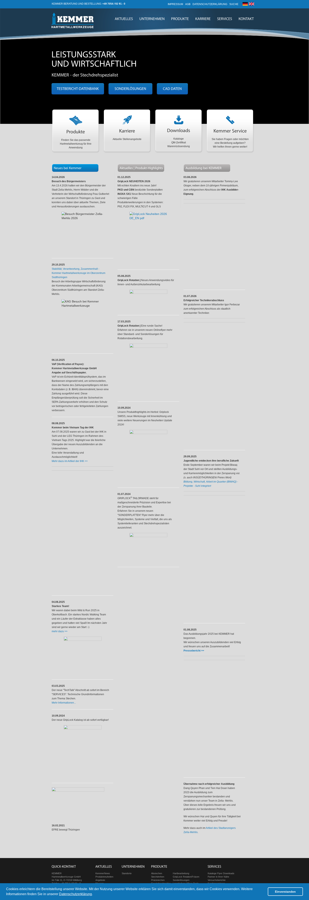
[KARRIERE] (203, 19)
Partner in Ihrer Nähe (218, 876)
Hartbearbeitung (181, 873)
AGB (187, 4)
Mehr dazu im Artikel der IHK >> (70, 461)
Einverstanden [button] (285, 891)
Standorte (127, 873)
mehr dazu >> (59, 631)
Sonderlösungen (181, 880)
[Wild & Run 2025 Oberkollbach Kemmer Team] (83, 656)
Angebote (100, 880)
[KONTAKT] (246, 19)
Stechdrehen (157, 876)
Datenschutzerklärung (75, 894)
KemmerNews (102, 873)
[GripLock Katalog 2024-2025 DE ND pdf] (83, 751)
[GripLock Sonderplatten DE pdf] (148, 547)
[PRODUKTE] (180, 19)
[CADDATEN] (172, 88)
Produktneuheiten (104, 876)
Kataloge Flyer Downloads (221, 873)
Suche (233, 4)
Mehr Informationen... (64, 702)
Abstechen (156, 873)
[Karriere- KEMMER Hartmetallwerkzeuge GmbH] (204, 168)
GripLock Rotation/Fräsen (186, 876)
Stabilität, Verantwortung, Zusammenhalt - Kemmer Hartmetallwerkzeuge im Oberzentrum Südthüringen (78, 273)
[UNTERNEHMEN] (152, 19)
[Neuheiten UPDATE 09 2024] (148, 456)
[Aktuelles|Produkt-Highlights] (141, 168)
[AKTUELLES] (124, 19)
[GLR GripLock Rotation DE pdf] (148, 370)
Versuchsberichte (217, 880)
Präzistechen (158, 880)
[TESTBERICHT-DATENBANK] (78, 88)
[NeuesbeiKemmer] (68, 168)
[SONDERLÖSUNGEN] (130, 88)
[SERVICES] (224, 19)
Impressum (175, 4)
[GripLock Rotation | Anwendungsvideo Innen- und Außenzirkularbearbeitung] (148, 300)
